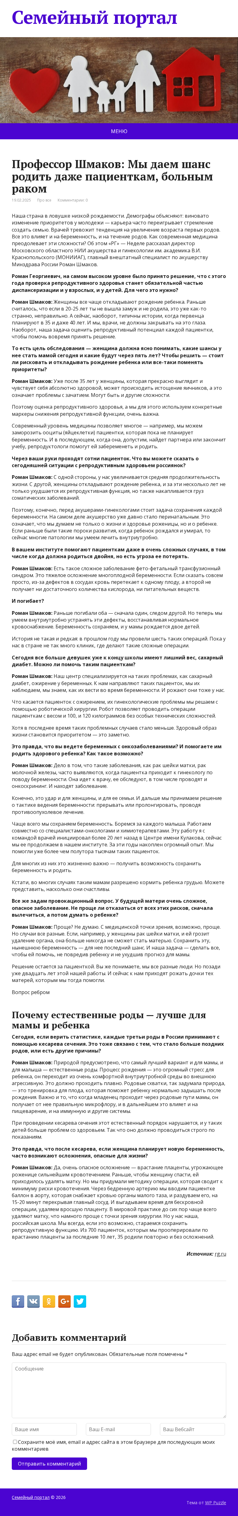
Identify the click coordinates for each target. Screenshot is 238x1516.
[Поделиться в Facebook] (18, 1301)
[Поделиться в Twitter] (80, 1301)
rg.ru (220, 1253)
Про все (44, 200)
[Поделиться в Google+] (64, 1301)
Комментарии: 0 (73, 200)
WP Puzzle (215, 1502)
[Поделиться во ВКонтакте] (33, 1301)
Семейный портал (94, 17)
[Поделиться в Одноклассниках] (49, 1301)
